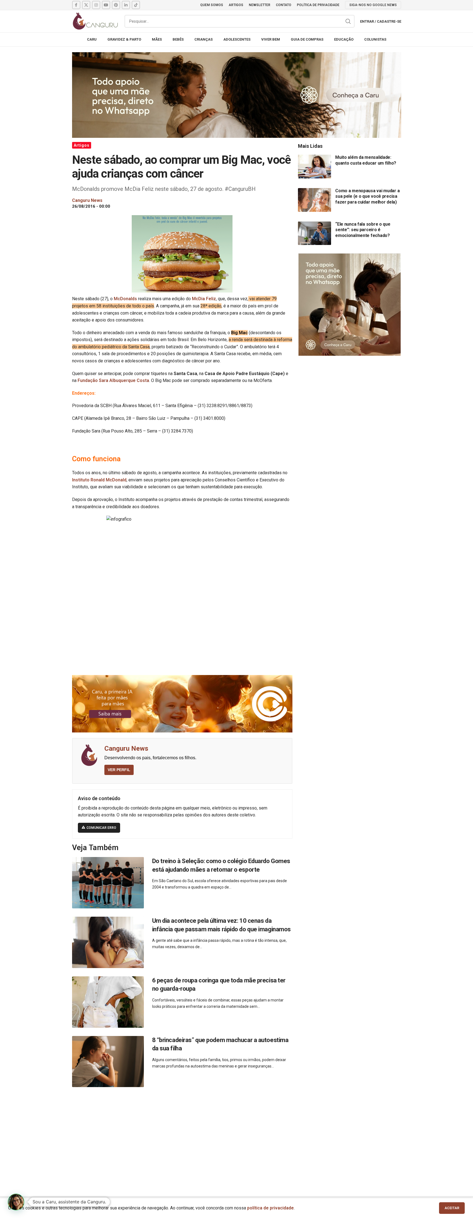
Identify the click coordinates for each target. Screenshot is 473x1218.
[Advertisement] (236, 1135)
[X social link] (86, 5)
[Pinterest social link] (116, 5)
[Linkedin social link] (126, 5)
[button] (16, 1202)
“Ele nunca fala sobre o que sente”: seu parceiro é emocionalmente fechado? (362, 230)
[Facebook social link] (76, 5)
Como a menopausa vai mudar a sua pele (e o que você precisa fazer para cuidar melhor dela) (367, 196)
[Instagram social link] (96, 5)
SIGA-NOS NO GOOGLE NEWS (373, 5)
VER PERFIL (119, 770)
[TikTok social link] (136, 5)
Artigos (81, 145)
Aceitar (452, 1208)
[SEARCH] (348, 21)
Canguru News (126, 748)
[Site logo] (95, 20)
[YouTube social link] (106, 5)
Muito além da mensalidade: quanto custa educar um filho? (365, 160)
